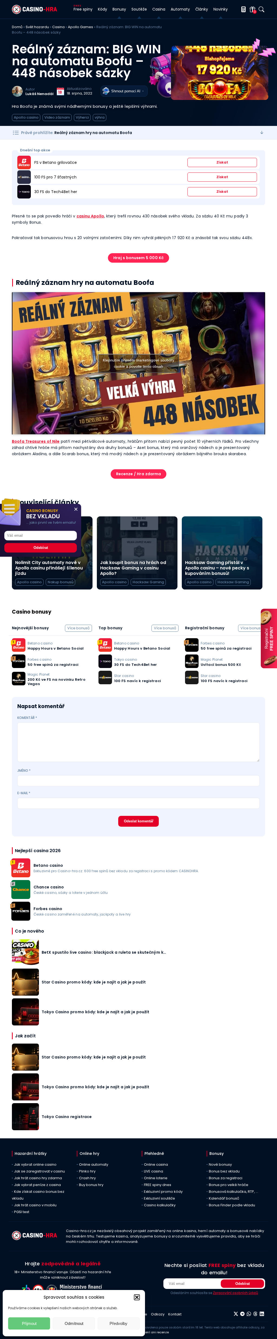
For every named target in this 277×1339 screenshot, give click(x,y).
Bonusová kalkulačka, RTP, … (233, 1191)
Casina (58, 27)
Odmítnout (74, 1323)
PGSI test (21, 1211)
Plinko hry (87, 1171)
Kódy (102, 9)
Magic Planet (39, 674)
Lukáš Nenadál (39, 93)
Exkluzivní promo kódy (163, 1191)
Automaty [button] (180, 9)
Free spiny (83, 9)
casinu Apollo (90, 216)
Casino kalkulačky (160, 1205)
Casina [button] (158, 9)
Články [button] (201, 9)
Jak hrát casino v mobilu (35, 1205)
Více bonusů (78, 628)
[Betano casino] (20, 876)
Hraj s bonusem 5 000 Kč (138, 257)
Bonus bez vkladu (224, 1171)
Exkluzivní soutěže (159, 1198)
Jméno (24, 770)
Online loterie (155, 1178)
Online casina (156, 1164)
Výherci (82, 117)
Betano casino (40, 643)
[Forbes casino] (20, 919)
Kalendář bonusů (224, 1198)
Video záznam (57, 117)
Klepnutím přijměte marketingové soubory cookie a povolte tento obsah (138, 363)
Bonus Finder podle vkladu (232, 1205)
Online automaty (93, 1164)
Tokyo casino (125, 659)
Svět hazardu (37, 27)
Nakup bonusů (60, 582)
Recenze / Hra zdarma (138, 474)
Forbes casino (39, 659)
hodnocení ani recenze (151, 1332)
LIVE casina (153, 1171)
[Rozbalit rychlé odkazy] (262, 132)
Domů (17, 27)
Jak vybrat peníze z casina (37, 1184)
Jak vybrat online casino (35, 1164)
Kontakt (175, 1314)
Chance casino (49, 887)
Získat (222, 162)
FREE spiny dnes (157, 1184)
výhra (99, 117)
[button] (137, 1297)
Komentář (27, 717)
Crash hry (87, 1178)
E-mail (23, 793)
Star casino (124, 675)
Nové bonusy (220, 1164)
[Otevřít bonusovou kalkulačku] (242, 9)
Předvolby (118, 1323)
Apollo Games (80, 27)
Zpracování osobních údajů (235, 1293)
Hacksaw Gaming (148, 582)
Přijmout (29, 1323)
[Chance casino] (20, 897)
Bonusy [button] (119, 9)
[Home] (34, 12)
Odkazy (157, 1314)
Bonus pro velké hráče (228, 1184)
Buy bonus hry (91, 1184)
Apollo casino (26, 117)
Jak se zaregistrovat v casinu (39, 1171)
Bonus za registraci (225, 1178)
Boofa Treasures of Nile (36, 441)
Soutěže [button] (139, 9)
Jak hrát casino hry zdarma (38, 1178)
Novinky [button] (220, 9)
